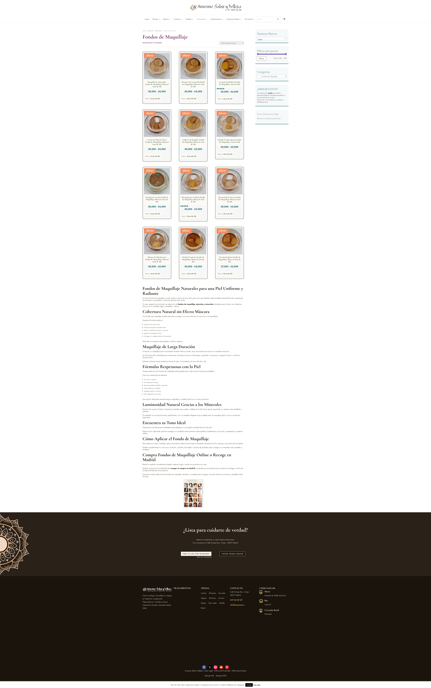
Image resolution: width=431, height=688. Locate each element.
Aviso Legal (208, 670)
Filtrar (261, 58)
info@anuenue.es (237, 605)
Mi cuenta (249, 19)
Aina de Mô (155, 98)
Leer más (256, 685)
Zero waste (213, 603)
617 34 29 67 (236, 600)
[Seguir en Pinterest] (227, 667)
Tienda (155, 19)
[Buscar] (278, 19)
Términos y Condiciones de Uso (269, 118)
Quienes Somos (233, 19)
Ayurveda (221, 593)
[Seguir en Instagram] (215, 667)
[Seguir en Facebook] (204, 667)
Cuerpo (177, 19)
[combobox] (272, 38)
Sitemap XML (209, 675)
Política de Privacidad (222, 670)
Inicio (147, 19)
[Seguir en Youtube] (221, 667)
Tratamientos (216, 19)
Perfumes (212, 598)
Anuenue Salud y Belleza (194, 670)
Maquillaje (201, 19)
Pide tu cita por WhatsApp (196, 554)
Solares (203, 603)
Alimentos (212, 593)
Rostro (165, 19)
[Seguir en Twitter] (210, 667)
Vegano (204, 598)
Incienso (221, 598)
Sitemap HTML (221, 675)
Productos (150, 31)
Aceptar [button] (249, 685)
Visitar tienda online (232, 554)
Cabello (188, 19)
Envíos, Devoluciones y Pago (268, 114)
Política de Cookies (239, 670)
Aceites (203, 593)
